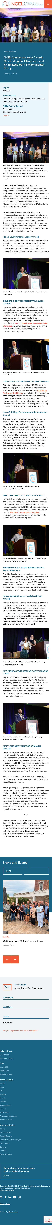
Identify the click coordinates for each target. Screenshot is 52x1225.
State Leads (4, 1071)
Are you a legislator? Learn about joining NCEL (21, 1031)
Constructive (13, 1212)
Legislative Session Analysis (10, 1140)
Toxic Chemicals (6, 1120)
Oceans (3, 1109)
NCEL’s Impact (5, 1132)
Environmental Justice (8, 1116)
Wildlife (3, 1094)
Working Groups (6, 1074)
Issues (2, 1083)
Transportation (5, 1105)
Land (2, 1087)
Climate (3, 1101)
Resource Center (6, 1058)
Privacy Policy (5, 1204)
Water (2, 1091)
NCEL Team (4, 1143)
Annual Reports (6, 1136)
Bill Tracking (4, 1055)
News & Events (6, 1154)
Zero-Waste (4, 1112)
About (2, 1129)
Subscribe (7, 1022)
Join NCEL (4, 1067)
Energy (2, 1098)
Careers (3, 1147)
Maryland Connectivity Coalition (24, 512)
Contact (6, 116)
